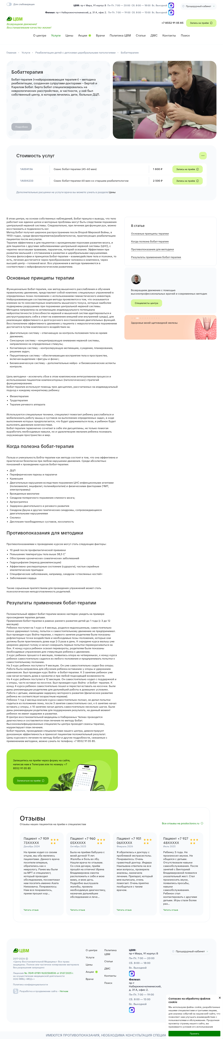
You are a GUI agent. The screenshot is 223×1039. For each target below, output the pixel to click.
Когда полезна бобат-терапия (150, 241)
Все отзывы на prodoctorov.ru (180, 823)
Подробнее (21, 126)
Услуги (56, 35)
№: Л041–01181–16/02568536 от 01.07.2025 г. (48, 973)
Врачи (100, 35)
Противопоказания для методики (152, 249)
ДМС (154, 35)
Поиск (185, 35)
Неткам (64, 991)
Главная (11, 52)
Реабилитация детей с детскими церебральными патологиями (75, 52)
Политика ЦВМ (120, 35)
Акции (82, 35)
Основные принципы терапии (150, 233)
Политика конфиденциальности (30, 984)
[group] (170, 327)
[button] (132, 318)
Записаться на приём (28, 780)
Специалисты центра (146, 303)
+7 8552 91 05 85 (172, 23)
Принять (194, 1033)
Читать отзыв (31, 909)
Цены (69, 35)
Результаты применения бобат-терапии (156, 257)
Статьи (141, 35)
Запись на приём (199, 22)
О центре (39, 35)
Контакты (169, 35)
